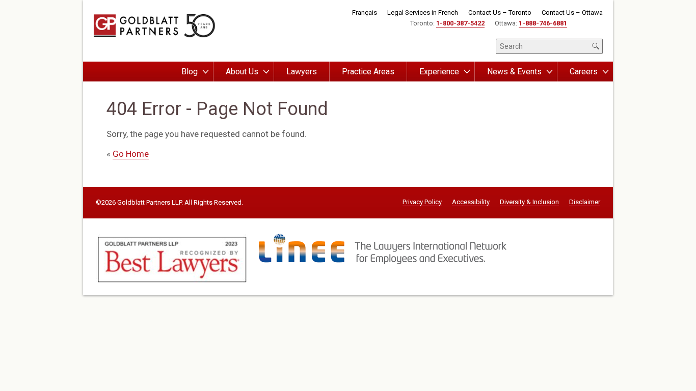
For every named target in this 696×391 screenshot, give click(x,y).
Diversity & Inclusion (529, 202)
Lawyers (301, 71)
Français (364, 12)
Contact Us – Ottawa (572, 12)
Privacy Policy (422, 202)
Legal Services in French (422, 12)
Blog (189, 71)
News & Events (514, 71)
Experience (439, 71)
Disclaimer (584, 202)
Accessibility (471, 202)
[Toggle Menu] (205, 72)
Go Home (131, 154)
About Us (242, 71)
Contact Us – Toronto (499, 12)
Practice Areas (368, 71)
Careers (584, 71)
